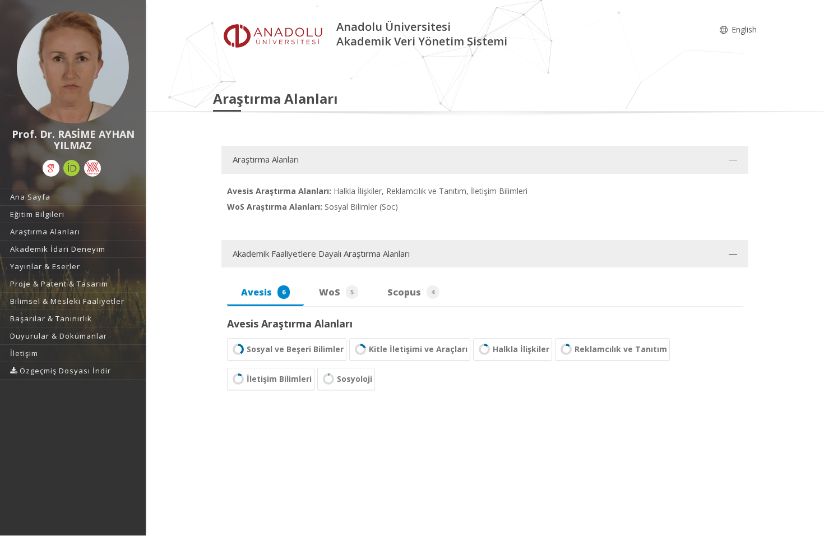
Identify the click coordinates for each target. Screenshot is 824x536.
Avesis (263, 292)
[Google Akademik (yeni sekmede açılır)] (51, 168)
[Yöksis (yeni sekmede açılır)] (92, 168)
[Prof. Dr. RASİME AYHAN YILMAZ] (73, 67)
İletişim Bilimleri (279, 378)
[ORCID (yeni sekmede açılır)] (71, 168)
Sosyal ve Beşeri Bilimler (295, 349)
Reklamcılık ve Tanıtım (621, 349)
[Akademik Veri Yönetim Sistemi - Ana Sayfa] (274, 35)
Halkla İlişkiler (521, 349)
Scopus (410, 292)
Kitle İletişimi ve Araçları (418, 349)
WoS (336, 292)
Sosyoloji (354, 378)
